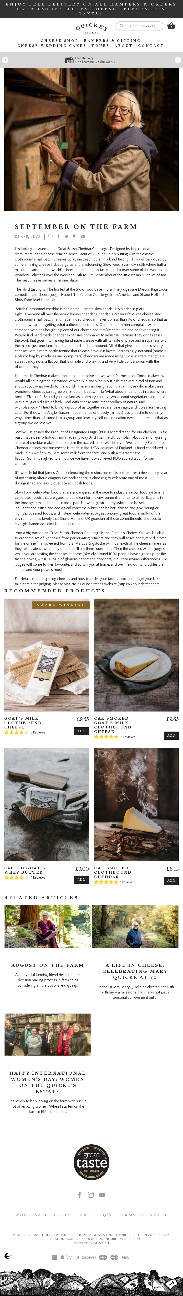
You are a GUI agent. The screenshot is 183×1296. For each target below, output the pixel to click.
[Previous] (5, 60)
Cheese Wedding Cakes (51, 46)
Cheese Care (72, 1215)
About (124, 46)
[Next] (178, 60)
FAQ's (104, 1215)
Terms (127, 1215)
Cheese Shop (60, 40)
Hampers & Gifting (112, 40)
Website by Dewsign (91, 1243)
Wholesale (31, 1215)
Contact (151, 46)
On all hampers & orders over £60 (96, 62)
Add (81, 731)
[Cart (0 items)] (171, 26)
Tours (101, 46)
